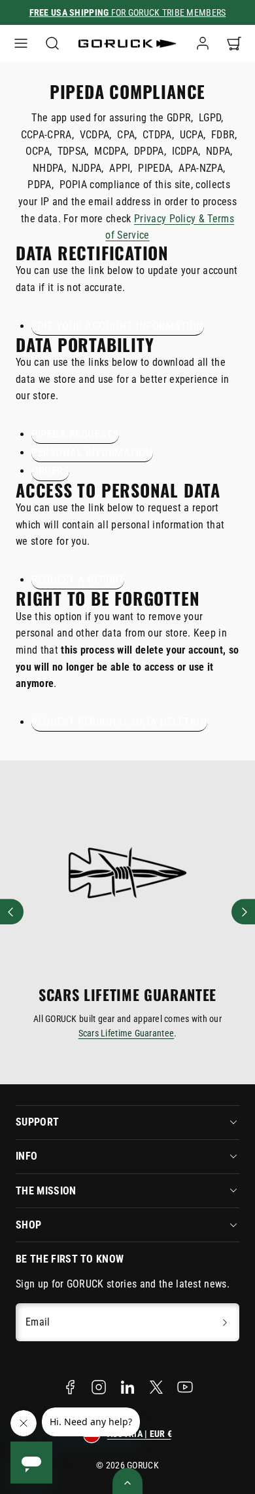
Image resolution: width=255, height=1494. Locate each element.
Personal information (92, 452)
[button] (21, 43)
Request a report (77, 579)
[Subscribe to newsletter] (225, 1322)
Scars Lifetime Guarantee (126, 1033)
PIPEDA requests (75, 434)
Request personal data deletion (119, 721)
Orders (50, 470)
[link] (202, 43)
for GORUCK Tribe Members (127, 12)
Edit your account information (117, 325)
